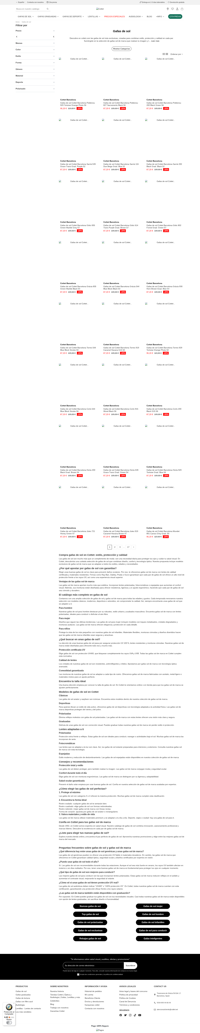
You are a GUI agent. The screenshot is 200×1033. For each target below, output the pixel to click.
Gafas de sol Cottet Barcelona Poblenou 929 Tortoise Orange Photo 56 (77, 104)
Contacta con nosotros (35, 2)
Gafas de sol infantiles (153, 922)
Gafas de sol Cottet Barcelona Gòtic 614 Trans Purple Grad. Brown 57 (120, 226)
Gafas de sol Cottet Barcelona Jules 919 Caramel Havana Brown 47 (120, 532)
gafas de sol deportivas (117, 707)
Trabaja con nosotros (59, 1008)
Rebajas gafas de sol (90, 938)
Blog (52, 1004)
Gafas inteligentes (153, 938)
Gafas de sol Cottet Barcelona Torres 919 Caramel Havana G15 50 (121, 349)
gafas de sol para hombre (78, 611)
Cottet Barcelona (68, 100)
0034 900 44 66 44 (164, 1003)
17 (128, 547)
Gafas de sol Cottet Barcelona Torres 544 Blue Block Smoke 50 (78, 349)
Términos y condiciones (129, 1005)
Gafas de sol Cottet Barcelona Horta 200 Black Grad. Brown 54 (77, 471)
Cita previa (52, 2)
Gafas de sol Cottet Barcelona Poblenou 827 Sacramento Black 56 (120, 104)
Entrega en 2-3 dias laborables (153, 2)
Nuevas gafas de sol (90, 906)
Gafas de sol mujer (153, 906)
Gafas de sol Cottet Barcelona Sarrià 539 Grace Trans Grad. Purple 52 (78, 165)
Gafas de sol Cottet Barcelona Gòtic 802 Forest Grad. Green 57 (164, 226)
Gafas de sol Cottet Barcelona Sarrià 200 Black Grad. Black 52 (164, 165)
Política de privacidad (128, 995)
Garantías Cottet (57, 1011)
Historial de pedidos (93, 991)
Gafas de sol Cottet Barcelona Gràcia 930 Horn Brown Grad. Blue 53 (164, 287)
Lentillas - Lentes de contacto (28, 1008)
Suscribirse (130, 965)
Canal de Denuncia (127, 1001)
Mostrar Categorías (121, 49)
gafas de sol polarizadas (94, 717)
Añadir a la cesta (79, 96)
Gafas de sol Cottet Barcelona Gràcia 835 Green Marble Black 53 (78, 287)
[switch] (9, 1022)
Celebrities (54, 1001)
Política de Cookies (127, 998)
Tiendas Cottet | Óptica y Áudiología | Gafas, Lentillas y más (65, 996)
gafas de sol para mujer (110, 622)
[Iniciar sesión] (177, 9)
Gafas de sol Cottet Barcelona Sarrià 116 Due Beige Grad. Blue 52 (121, 165)
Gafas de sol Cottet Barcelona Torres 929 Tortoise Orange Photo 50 (164, 349)
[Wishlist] (172, 9)
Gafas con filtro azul (24, 1001)
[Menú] (13, 1004)
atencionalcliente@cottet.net (167, 1009)
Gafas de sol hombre (153, 914)
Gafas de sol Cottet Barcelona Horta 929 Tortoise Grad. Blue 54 (164, 471)
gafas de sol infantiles (113, 632)
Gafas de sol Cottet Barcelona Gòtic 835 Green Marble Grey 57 (77, 226)
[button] (160, 16)
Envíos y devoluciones (94, 1001)
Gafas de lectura (23, 998)
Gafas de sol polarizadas (90, 922)
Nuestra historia (57, 991)
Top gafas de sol (90, 914)
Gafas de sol (21, 991)
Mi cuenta (89, 995)
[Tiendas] (167, 9)
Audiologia (20, 1005)
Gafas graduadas (23, 995)
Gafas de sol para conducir (153, 930)
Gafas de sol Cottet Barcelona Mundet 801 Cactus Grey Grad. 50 (163, 532)
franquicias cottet (92, 1005)
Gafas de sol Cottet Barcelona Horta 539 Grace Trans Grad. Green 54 (120, 471)
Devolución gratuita (177, 2)
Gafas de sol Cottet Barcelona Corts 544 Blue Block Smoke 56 (77, 410)
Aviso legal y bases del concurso (133, 991)
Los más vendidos (23, 1012)
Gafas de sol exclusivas (90, 930)
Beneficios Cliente (92, 998)
